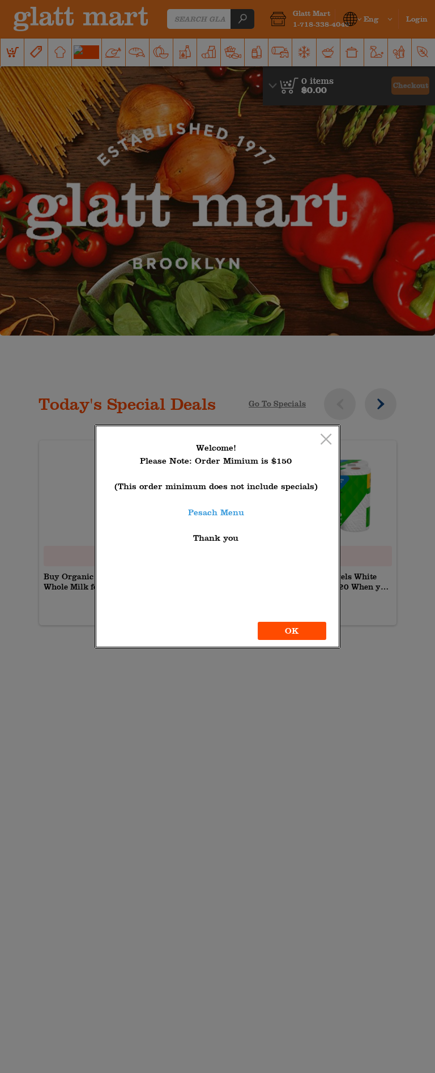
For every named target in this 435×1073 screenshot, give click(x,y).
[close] (326, 440)
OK (292, 631)
